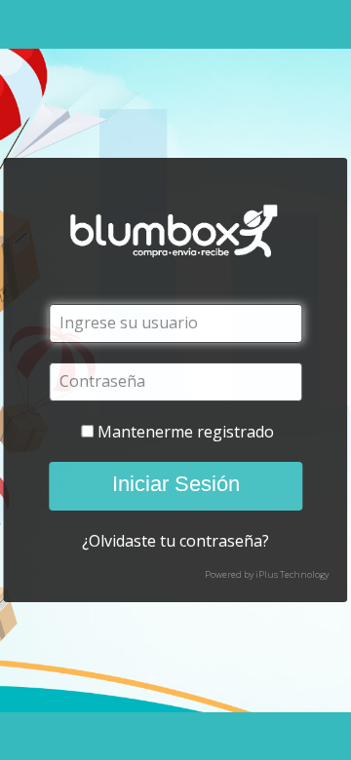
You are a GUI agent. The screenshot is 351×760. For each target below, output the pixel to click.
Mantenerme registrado (186, 431)
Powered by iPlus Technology (267, 574)
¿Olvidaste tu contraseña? (175, 540)
